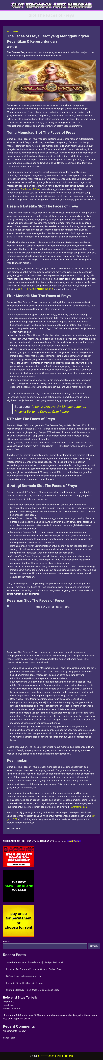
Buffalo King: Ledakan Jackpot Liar (24, 976)
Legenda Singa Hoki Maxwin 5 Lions (24, 983)
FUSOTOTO (8, 1001)
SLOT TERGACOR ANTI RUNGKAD (35, 289)
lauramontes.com (78, 807)
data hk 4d (8, 1005)
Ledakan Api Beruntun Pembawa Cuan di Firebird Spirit (34, 969)
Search (6, 941)
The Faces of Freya (30, 189)
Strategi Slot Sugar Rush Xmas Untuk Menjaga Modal (33, 990)
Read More (13, 828)
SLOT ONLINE (12, 31)
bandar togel (9, 1037)
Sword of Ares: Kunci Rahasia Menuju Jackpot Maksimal (34, 962)
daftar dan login (25, 1015)
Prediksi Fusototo (11, 1008)
